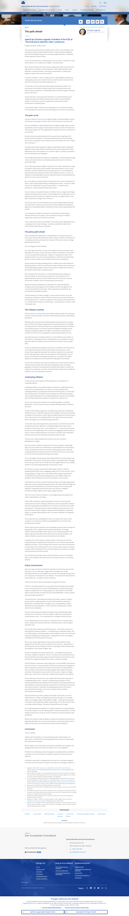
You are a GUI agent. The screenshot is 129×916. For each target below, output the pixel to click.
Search (100, 3)
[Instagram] (94, 888)
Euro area (60, 814)
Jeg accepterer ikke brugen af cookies (86, 912)
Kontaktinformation (41, 876)
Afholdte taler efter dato (52, 13)
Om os (87, 6)
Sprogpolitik (78, 877)
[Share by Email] (102, 22)
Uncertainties (37, 814)
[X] (87, 888)
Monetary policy (49, 814)
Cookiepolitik (78, 873)
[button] (103, 3)
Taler (44, 13)
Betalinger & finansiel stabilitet (46, 10)
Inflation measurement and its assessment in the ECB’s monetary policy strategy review (51, 782)
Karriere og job (40, 869)
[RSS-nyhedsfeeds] (106, 888)
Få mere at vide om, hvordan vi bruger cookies (77, 907)
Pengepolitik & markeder (29, 10)
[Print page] (81, 22)
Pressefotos (39, 874)
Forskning (74, 10)
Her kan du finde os (41, 878)
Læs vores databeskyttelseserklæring (51, 907)
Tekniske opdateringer (61, 870)
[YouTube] (98, 888)
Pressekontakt (31, 852)
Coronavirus (70, 814)
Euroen (67, 10)
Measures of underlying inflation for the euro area (56, 780)
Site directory (25, 882)
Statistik (60, 10)
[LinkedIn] (90, 888)
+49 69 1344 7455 (77, 849)
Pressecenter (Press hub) (86, 10)
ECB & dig (94, 6)
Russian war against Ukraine (86, 814)
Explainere (39, 871)
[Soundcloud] (102, 888)
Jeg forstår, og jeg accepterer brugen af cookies (42, 912)
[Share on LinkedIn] (97, 22)
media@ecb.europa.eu (79, 852)
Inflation (27, 814)
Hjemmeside (24, 13)
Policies (68, 816)
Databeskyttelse (79, 867)
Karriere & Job (102, 6)
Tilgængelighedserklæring (82, 875)
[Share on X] (88, 22)
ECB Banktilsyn (100, 10)
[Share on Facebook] (93, 22)
